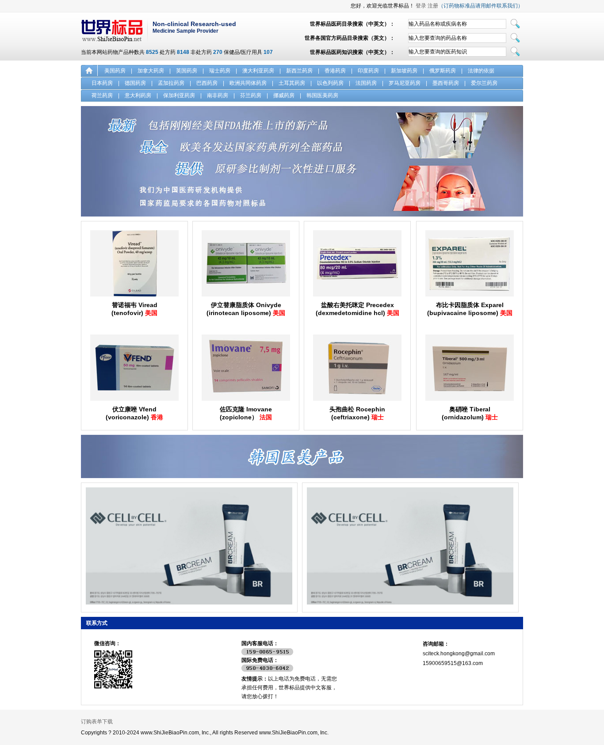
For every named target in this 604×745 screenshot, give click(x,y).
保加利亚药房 (179, 95)
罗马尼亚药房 (405, 83)
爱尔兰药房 (484, 83)
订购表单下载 (97, 721)
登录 (421, 6)
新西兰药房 (299, 71)
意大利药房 (138, 95)
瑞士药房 (219, 71)
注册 (433, 6)
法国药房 (366, 83)
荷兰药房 (102, 95)
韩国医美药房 (322, 95)
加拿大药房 (151, 71)
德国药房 (135, 83)
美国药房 (115, 71)
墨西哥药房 (445, 83)
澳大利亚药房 (258, 71)
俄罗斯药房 (442, 71)
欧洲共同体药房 (248, 83)
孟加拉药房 (171, 83)
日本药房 (102, 83)
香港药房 (335, 71)
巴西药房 (207, 83)
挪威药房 (283, 95)
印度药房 (368, 71)
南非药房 (217, 95)
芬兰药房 (250, 95)
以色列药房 (330, 83)
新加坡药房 (404, 71)
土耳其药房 (292, 83)
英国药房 (186, 71)
